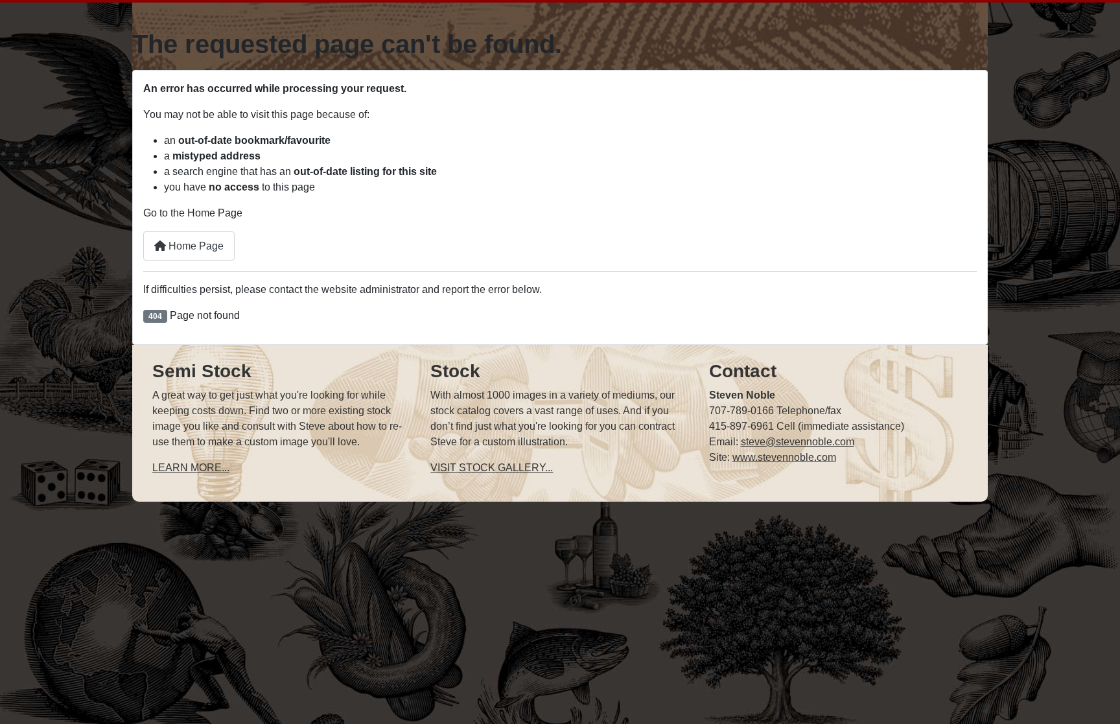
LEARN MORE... (190, 467)
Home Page (195, 245)
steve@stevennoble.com (797, 441)
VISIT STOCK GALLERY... (491, 467)
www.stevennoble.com (784, 457)
